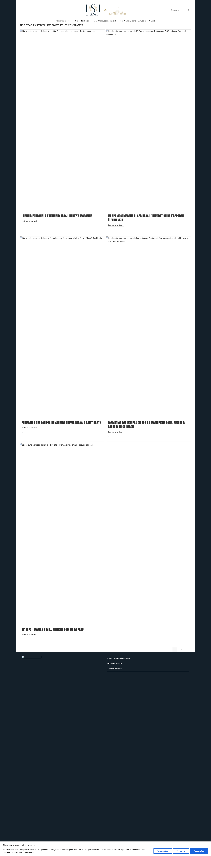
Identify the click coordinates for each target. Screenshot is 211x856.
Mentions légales (114, 663)
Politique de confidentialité (118, 658)
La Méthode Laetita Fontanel (105, 21)
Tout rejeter (181, 851)
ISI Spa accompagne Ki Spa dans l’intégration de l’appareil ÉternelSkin (146, 218)
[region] (105, 848)
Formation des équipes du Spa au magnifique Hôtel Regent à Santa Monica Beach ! (146, 425)
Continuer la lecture (29, 221)
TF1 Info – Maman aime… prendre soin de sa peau (53, 629)
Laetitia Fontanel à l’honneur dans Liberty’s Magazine (57, 216)
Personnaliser (163, 851)
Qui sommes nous (63, 21)
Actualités (142, 21)
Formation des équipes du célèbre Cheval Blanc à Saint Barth (61, 423)
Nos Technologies (82, 21)
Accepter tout (199, 851)
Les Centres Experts (128, 21)
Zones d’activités (114, 669)
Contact (152, 21)
